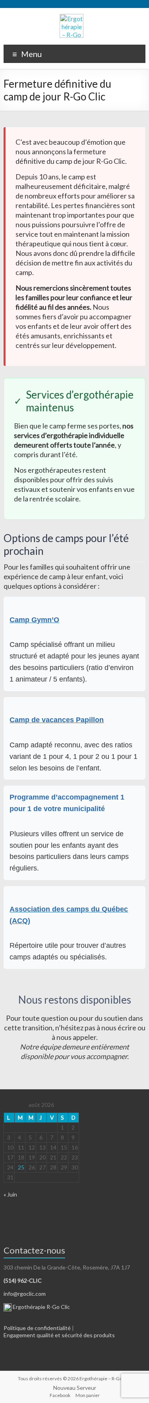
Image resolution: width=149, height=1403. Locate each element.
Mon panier (87, 1395)
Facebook (60, 1395)
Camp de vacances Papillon (57, 720)
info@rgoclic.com (25, 1293)
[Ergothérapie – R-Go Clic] (71, 18)
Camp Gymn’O (34, 620)
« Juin (10, 1194)
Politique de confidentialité (37, 1327)
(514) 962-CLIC (23, 1280)
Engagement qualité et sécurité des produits (59, 1335)
